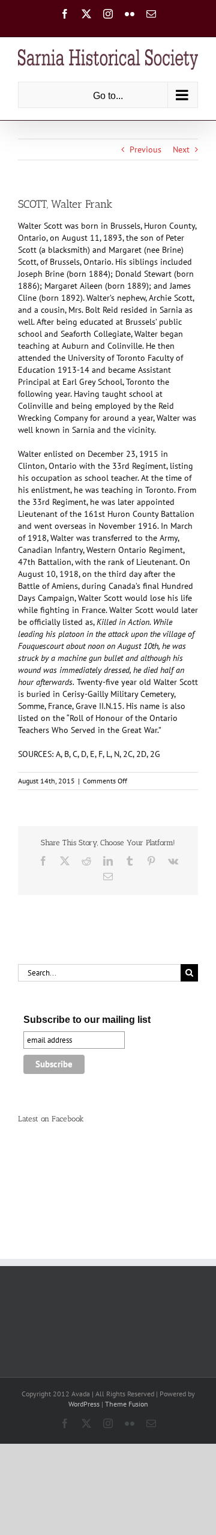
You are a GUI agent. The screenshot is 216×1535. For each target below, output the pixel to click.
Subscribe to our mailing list (87, 1020)
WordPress (84, 1403)
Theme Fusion (126, 1403)
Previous (145, 149)
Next (181, 149)
